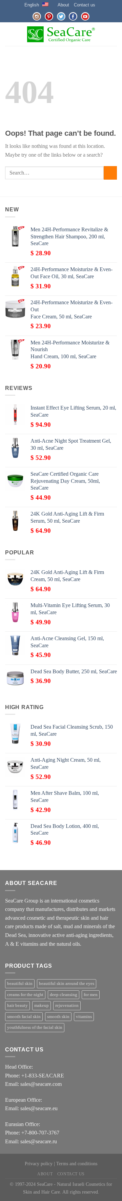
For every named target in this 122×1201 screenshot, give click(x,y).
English (31, 4)
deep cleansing (63, 994)
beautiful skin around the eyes (66, 983)
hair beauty (17, 1005)
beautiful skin (20, 983)
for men (91, 994)
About (63, 4)
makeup (41, 1005)
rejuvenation (67, 1005)
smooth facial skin (24, 1016)
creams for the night (25, 994)
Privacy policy (39, 1163)
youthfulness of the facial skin (34, 1027)
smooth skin (58, 1016)
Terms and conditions (76, 1163)
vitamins (84, 1016)
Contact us (84, 4)
